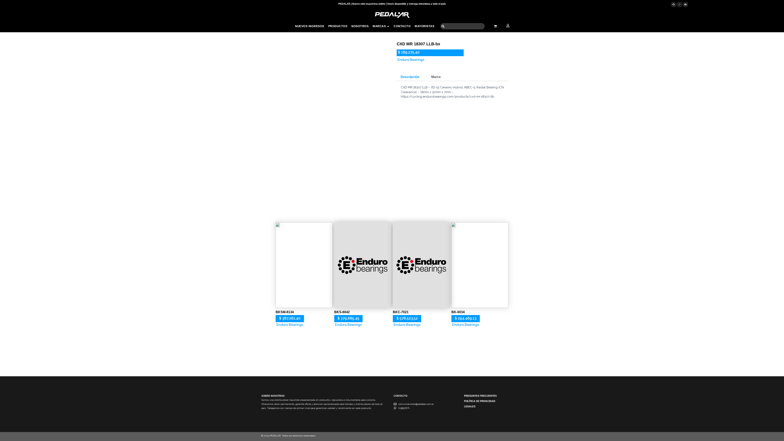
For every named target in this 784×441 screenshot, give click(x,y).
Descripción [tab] (410, 77)
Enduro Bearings (411, 60)
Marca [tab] (436, 77)
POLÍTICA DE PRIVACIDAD (479, 401)
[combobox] (462, 26)
